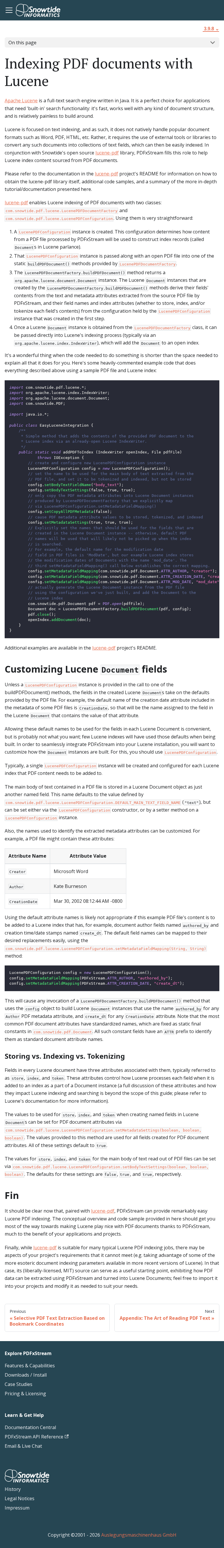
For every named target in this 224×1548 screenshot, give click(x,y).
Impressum (17, 1508)
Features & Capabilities (30, 1365)
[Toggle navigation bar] (9, 10)
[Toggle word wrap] (201, 388)
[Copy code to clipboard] (212, 388)
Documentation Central (30, 1427)
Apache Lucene (21, 100)
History (13, 1489)
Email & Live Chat (23, 1446)
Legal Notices (19, 1498)
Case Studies (18, 1384)
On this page (22, 42)
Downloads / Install (26, 1375)
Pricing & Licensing (25, 1393)
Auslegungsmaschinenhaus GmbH (138, 1535)
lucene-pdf (107, 152)
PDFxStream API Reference (34, 1436)
